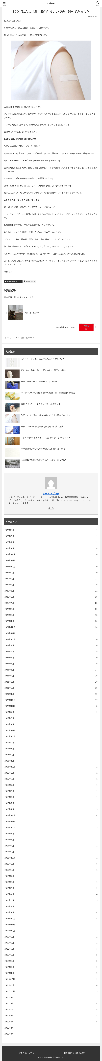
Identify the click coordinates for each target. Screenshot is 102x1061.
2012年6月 (50, 955)
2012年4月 (50, 967)
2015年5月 (50, 791)
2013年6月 (50, 882)
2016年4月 (50, 742)
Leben (51, 3)
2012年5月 (50, 961)
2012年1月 (50, 973)
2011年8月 (50, 1003)
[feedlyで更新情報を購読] (49, 508)
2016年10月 (50, 736)
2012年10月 (50, 931)
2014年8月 (50, 834)
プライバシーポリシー (27, 1053)
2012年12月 (50, 918)
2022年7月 (50, 585)
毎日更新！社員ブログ (14, 281)
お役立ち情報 (30, 281)
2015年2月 (50, 803)
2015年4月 (50, 797)
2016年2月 (50, 755)
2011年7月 (50, 1010)
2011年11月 (50, 985)
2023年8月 (50, 530)
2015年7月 (50, 785)
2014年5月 (50, 840)
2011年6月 (50, 1016)
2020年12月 (50, 700)
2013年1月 (50, 912)
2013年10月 (50, 858)
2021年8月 (50, 651)
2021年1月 (50, 694)
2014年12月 (50, 815)
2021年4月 (50, 676)
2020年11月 (50, 706)
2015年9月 (50, 773)
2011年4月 (50, 1028)
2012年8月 (50, 943)
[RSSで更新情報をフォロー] (52, 508)
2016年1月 (50, 761)
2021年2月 (50, 688)
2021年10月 (50, 639)
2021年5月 (50, 670)
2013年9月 (50, 864)
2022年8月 (50, 579)
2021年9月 (50, 645)
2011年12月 (50, 979)
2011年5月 (50, 1022)
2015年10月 (50, 767)
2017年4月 (50, 712)
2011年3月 (50, 1034)
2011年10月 (50, 991)
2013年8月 (50, 870)
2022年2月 (50, 615)
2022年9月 (50, 573)
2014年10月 (50, 827)
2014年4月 (50, 846)
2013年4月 (50, 894)
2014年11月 (50, 821)
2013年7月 (50, 876)
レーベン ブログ (51, 493)
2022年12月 (50, 554)
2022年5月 (50, 597)
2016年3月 (50, 749)
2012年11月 (50, 925)
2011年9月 (50, 997)
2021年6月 (50, 664)
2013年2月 (50, 906)
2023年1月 (50, 548)
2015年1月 (50, 809)
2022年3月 (50, 609)
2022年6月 (50, 591)
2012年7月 (50, 949)
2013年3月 (50, 900)
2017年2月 (50, 724)
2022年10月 (50, 567)
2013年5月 (50, 888)
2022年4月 (50, 603)
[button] (94, 540)
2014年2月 (50, 852)
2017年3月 (50, 718)
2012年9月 (50, 937)
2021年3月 (50, 682)
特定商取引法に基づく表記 (74, 1053)
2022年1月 (50, 621)
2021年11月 (50, 633)
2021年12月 (50, 627)
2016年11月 (50, 730)
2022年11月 (50, 560)
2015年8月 (50, 779)
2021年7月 (50, 658)
